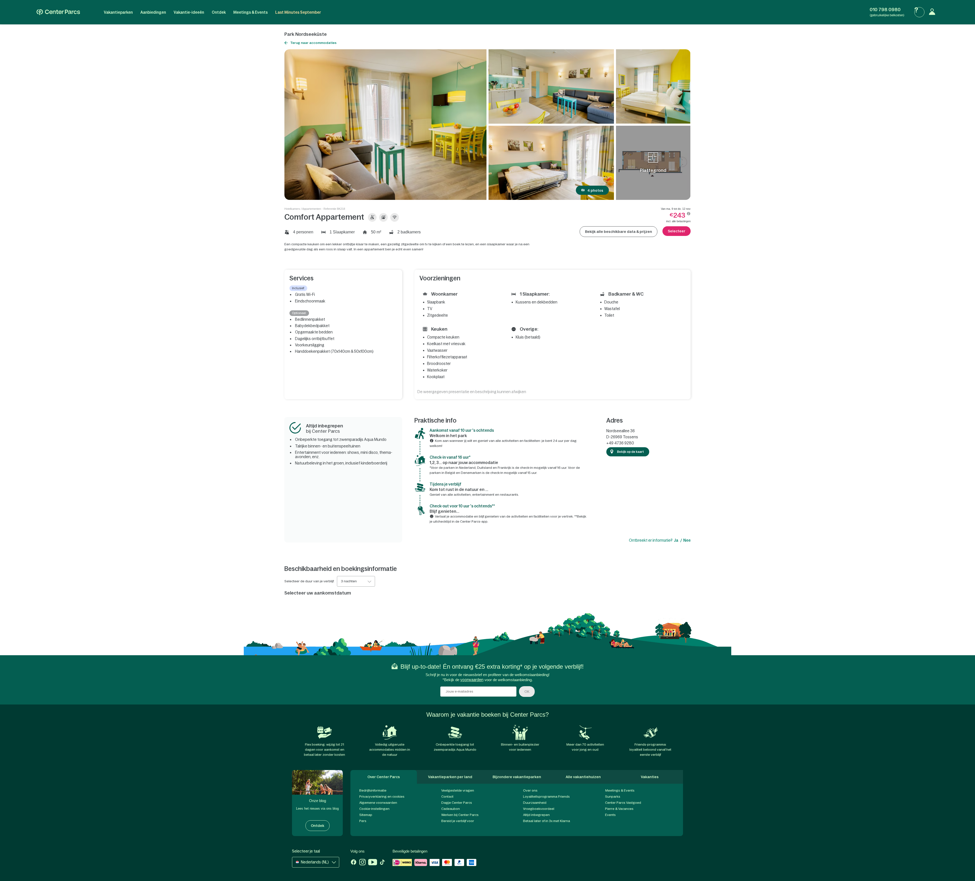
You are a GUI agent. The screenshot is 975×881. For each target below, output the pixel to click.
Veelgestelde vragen (457, 790)
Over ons (530, 790)
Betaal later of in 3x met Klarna (546, 821)
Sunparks (612, 796)
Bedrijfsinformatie (372, 790)
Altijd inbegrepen (536, 815)
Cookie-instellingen (374, 809)
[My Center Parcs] (933, 12)
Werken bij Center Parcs (460, 815)
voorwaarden (471, 680)
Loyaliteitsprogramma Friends (546, 796)
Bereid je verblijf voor (457, 821)
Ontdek (219, 12)
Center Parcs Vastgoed (623, 803)
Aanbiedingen (153, 12)
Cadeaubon (450, 809)
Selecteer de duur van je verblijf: (309, 581)
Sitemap (365, 815)
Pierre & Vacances (619, 809)
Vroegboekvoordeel (538, 809)
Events (610, 815)
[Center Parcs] (58, 12)
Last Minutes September (298, 12)
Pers (362, 821)
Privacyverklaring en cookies (381, 796)
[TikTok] (382, 863)
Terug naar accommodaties (313, 43)
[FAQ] (919, 12)
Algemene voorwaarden (378, 803)
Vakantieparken (118, 12)
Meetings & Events (250, 12)
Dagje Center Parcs (456, 803)
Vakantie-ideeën (189, 12)
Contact (447, 796)
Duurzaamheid (534, 803)
